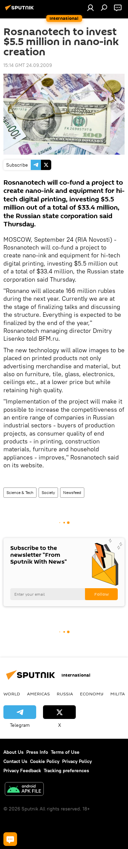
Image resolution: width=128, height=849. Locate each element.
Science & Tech (19, 492)
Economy (91, 694)
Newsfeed (72, 492)
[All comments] (10, 839)
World (11, 694)
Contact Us (15, 761)
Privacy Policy (77, 761)
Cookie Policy (44, 761)
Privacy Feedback (22, 770)
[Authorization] (90, 7)
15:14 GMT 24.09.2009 (27, 65)
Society (48, 492)
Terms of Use (65, 752)
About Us (13, 752)
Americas (38, 694)
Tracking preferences (66, 770)
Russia (65, 694)
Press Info (37, 752)
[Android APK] (24, 789)
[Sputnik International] (20, 10)
